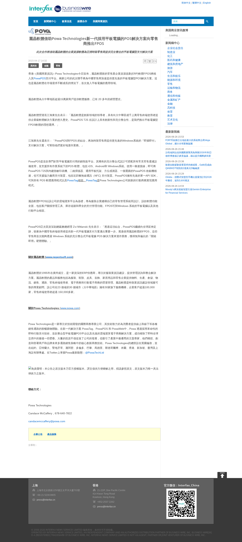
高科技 (33, 65)
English (207, 3)
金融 (46, 65)
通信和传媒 (174, 95)
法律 (170, 123)
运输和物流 (174, 87)
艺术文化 (172, 119)
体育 (170, 111)
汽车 (170, 71)
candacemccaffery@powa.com (46, 421)
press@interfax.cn (46, 499)
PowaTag (72, 180)
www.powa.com (70, 308)
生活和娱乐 (174, 75)
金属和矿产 (174, 99)
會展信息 (67, 21)
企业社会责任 (175, 48)
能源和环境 (174, 79)
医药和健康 (174, 60)
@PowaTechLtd (94, 352)
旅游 (170, 67)
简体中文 (186, 3)
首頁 (35, 21)
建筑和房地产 (175, 63)
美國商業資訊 (100, 21)
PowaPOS (40, 78)
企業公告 (38, 434)
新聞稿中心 (50, 21)
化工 (170, 56)
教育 (170, 115)
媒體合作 (82, 21)
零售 (58, 65)
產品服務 (51, 434)
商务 (170, 91)
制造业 (171, 52)
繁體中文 (196, 3)
